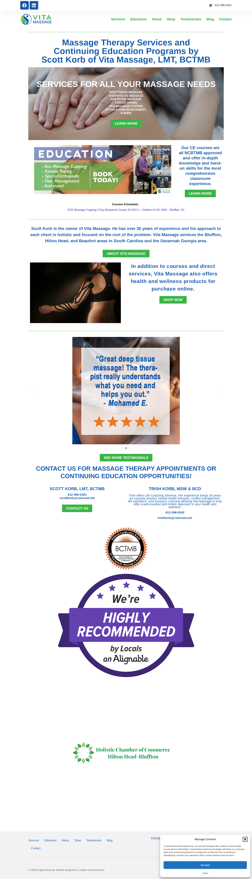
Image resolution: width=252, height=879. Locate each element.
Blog (210, 19)
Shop (171, 19)
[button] (245, 839)
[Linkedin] (34, 5)
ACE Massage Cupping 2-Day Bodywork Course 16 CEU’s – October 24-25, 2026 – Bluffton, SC (126, 209)
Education (138, 19)
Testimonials (190, 19)
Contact (225, 19)
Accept (205, 865)
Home (205, 873)
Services (118, 19)
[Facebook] (24, 5)
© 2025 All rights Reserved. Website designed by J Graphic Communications (66, 870)
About (157, 19)
